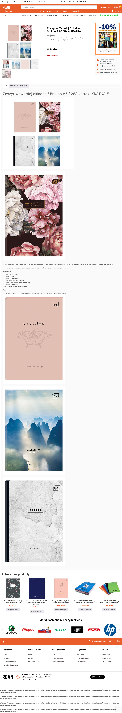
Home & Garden (65, 15)
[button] (35, 25)
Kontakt (64, 11)
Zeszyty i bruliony (73, 38)
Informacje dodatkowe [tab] (18, 85)
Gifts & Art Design (52, 15)
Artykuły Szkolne (39, 15)
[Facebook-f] (3, 15)
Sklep (49, 11)
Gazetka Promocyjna (79, 15)
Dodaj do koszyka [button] (12, 610)
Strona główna (50, 38)
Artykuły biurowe (26, 15)
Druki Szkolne (92, 15)
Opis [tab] (5, 85)
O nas (56, 11)
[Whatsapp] (6, 15)
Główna (41, 11)
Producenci (75, 11)
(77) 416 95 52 (47, 674)
